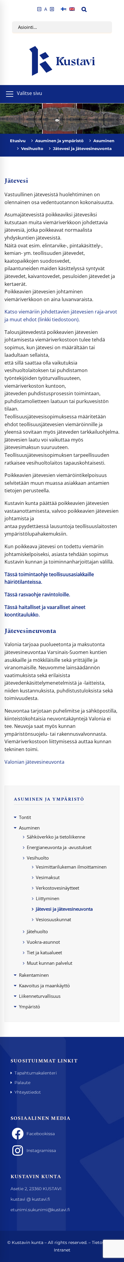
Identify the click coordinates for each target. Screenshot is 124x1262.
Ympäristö (29, 1007)
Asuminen (103, 140)
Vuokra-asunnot (43, 942)
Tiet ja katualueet (44, 952)
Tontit (25, 817)
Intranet (62, 1250)
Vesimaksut (48, 877)
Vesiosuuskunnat (53, 919)
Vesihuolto (32, 148)
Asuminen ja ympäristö (59, 140)
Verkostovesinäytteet (57, 888)
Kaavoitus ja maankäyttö (44, 985)
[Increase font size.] (52, 9)
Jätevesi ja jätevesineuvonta (64, 909)
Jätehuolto (37, 931)
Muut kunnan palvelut (49, 963)
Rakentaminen (34, 975)
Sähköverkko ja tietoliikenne (56, 837)
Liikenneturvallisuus (39, 996)
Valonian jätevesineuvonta (34, 762)
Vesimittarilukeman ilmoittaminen (71, 867)
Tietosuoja (102, 1242)
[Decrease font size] (39, 9)
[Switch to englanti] (72, 9)
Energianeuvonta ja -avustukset (59, 847)
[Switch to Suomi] (63, 9)
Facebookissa (40, 1133)
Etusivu (18, 140)
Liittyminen (47, 898)
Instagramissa (41, 1150)
